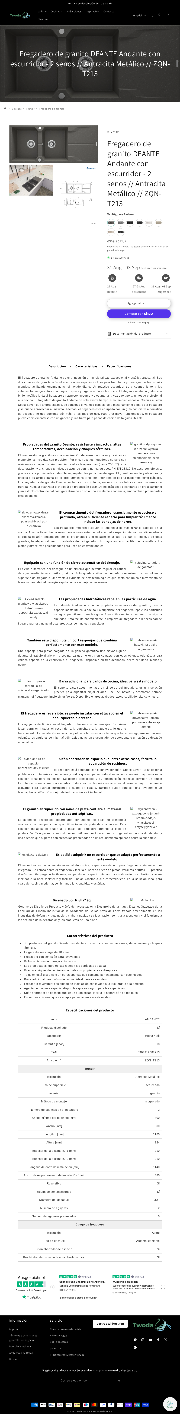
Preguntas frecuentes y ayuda (67, 1354)
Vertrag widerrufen (110, 1323)
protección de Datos (21, 1353)
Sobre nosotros (59, 1341)
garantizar (56, 1348)
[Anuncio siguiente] (169, 3)
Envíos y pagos (58, 1335)
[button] (41, 11)
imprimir (14, 1329)
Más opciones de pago (139, 322)
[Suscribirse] (119, 1380)
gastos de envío (142, 246)
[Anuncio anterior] (10, 3)
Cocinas (16, 108)
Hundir (30, 108)
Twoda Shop (81, 1411)
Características (86, 366)
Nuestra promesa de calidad (66, 1329)
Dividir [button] (115, 131)
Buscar (13, 1359)
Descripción (57, 366)
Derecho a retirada (20, 1346)
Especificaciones (119, 366)
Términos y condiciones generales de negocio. (23, 1338)
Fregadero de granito (52, 108)
